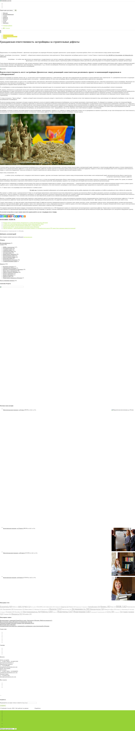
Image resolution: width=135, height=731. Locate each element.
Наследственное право (9, 257)
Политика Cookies (8, 648)
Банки (72, 606)
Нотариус (118, 609)
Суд (18, 231)
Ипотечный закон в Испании (8, 624)
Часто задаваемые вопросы (7, 280)
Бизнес (106, 606)
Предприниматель (32, 612)
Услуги (5, 20)
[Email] (17, 216)
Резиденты (65, 611)
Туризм (7, 614)
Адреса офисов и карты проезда (8, 696)
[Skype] (22, 216)
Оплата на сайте (7, 652)
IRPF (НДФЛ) (24, 606)
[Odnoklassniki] (9, 216)
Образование (125, 609)
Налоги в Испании (8, 273)
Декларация (8, 609)
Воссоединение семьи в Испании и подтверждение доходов (16, 622)
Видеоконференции (8, 14)
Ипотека (38, 609)
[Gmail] (13, 216)
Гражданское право (8, 35)
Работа (47, 611)
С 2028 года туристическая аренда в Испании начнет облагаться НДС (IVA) (23, 224)
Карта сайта (6, 654)
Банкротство (79, 606)
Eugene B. (43, 708)
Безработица (94, 607)
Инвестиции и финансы (9, 254)
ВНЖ (121, 606)
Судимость (117, 612)
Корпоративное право (9, 255)
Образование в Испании (9, 268)
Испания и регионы (8, 266)
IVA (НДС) (41, 606)
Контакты (5, 23)
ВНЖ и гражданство (8, 247)
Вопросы (5, 18)
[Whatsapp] (5, 216)
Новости (5, 17)
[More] (24, 216)
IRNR (15, 606)
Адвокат (58, 606)
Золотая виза (19, 609)
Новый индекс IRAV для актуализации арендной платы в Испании (21, 227)
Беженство (85, 606)
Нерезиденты (97, 609)
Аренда (65, 606)
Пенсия (3, 612)
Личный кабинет (7, 25)
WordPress (31, 708)
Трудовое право (7, 253)
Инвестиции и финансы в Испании (12, 278)
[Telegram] (15, 216)
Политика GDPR (7, 651)
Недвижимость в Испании (10, 36)
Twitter (55, 212)
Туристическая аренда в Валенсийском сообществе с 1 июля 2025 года (22, 225)
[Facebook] (1, 216)
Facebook (45, 212)
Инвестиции (29, 609)
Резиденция (82, 611)
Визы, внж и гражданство (10, 271)
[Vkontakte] (19, 216)
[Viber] (11, 216)
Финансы (16, 614)
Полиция (10, 612)
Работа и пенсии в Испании (10, 272)
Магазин (5, 13)
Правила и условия (8, 649)
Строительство (12, 231)
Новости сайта (7, 276)
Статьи (5, 16)
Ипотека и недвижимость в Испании (13, 269)
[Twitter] (3, 216)
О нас (4, 21)
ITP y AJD (33, 606)
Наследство (67, 609)
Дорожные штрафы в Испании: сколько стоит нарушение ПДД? (17, 623)
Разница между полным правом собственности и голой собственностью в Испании (25, 222)
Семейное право (7, 250)
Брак (113, 606)
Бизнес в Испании (8, 275)
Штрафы (21, 231)
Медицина (45, 609)
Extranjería (6, 606)
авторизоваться (28, 237)
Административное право (10, 261)
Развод (55, 612)
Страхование (94, 612)
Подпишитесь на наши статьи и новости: (11, 702)
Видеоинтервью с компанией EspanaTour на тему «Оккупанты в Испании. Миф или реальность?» (26, 620)
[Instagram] (20, 216)
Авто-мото (50, 606)
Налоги (55, 609)
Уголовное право (7, 248)
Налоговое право (7, 258)
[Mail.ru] (7, 216)
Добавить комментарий (7, 48)
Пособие (19, 612)
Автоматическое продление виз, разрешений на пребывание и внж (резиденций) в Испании (24, 626)
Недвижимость (4, 231)
